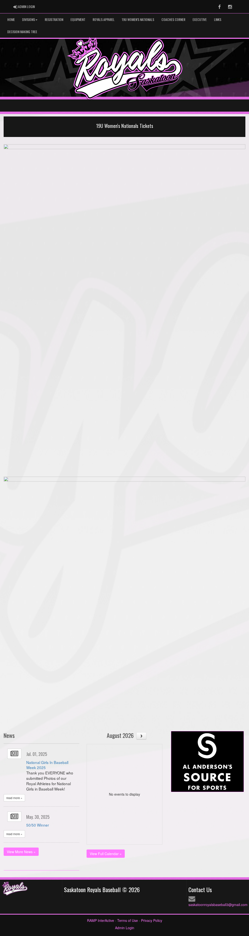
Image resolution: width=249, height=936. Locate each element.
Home (11, 19)
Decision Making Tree (22, 31)
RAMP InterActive (100, 920)
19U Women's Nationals (138, 19)
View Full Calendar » (106, 853)
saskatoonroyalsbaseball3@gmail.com (218, 904)
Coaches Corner (173, 19)
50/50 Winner (37, 825)
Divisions (28, 19)
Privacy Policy (151, 920)
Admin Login (124, 927)
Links (217, 19)
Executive (200, 19)
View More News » (21, 851)
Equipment (78, 19)
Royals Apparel (104, 19)
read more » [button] (14, 798)
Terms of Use (127, 920)
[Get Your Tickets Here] (124, 300)
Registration (54, 19)
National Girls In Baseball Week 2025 (47, 765)
